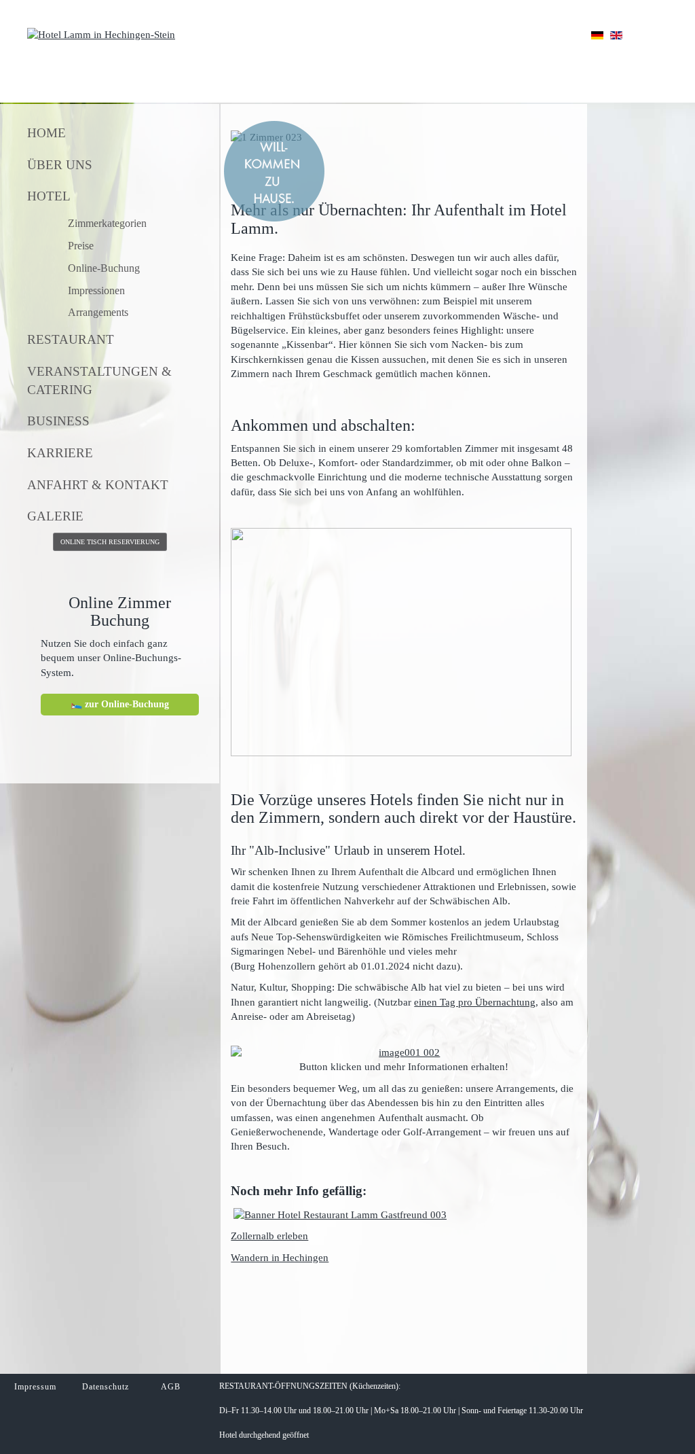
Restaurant (70, 339)
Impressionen (96, 290)
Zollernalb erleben (269, 1235)
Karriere (60, 453)
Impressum (35, 1386)
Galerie (55, 516)
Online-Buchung (104, 268)
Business (58, 421)
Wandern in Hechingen (279, 1257)
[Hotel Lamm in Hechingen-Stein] (101, 34)
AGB (172, 1386)
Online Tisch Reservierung (109, 542)
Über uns (59, 165)
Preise (81, 245)
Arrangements (98, 312)
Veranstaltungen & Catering (99, 380)
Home (46, 133)
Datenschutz (105, 1386)
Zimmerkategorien (107, 223)
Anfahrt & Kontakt (97, 485)
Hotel (49, 196)
